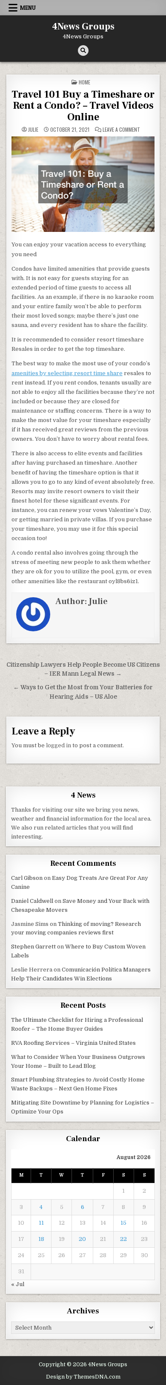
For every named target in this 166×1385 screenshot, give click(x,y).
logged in (58, 745)
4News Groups (83, 26)
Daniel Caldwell (32, 901)
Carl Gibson (27, 878)
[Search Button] (83, 50)
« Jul (17, 1284)
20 (82, 1239)
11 (41, 1223)
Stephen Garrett (33, 946)
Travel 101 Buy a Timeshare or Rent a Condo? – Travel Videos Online (83, 106)
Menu (28, 7)
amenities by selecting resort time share (67, 373)
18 (41, 1239)
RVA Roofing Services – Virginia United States (73, 1043)
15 (123, 1223)
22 (123, 1239)
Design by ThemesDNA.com (83, 1377)
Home (84, 82)
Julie (33, 129)
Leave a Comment (121, 129)
